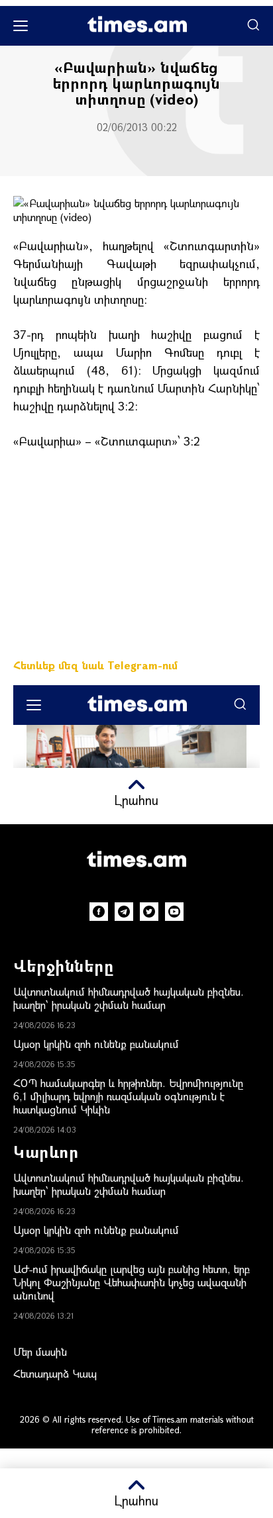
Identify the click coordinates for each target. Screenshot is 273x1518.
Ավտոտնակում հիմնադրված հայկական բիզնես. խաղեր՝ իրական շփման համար (128, 998)
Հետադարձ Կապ (55, 1373)
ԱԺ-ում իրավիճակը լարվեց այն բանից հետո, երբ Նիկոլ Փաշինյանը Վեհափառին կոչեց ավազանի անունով (131, 1282)
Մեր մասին (40, 1351)
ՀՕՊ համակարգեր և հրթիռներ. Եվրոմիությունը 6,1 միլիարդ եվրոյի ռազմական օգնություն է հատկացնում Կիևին (128, 1096)
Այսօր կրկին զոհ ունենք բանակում (96, 1044)
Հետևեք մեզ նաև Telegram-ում (95, 665)
